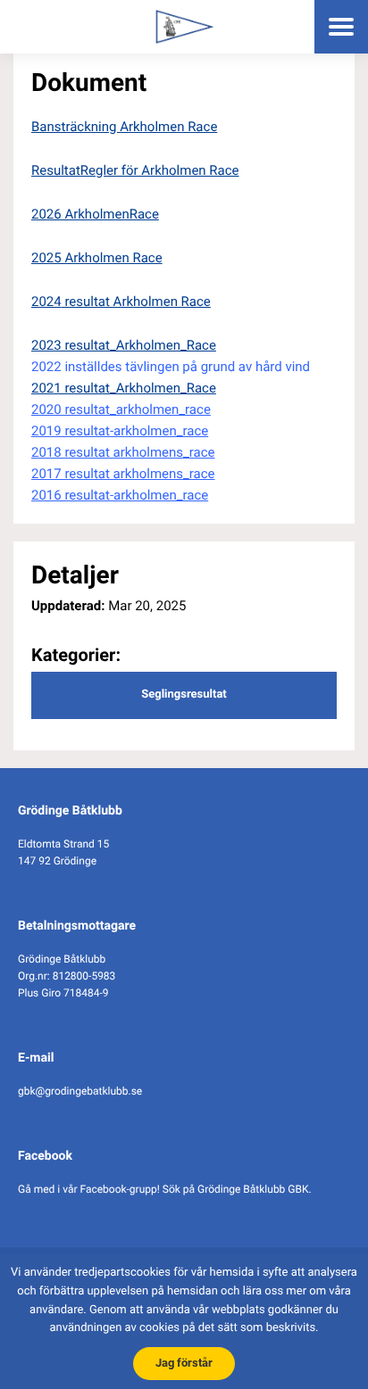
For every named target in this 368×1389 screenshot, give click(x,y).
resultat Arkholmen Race (136, 302)
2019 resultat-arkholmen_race (119, 431)
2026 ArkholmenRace (95, 214)
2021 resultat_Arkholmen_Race (123, 388)
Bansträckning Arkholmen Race (124, 127)
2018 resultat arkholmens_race (123, 452)
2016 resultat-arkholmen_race (119, 495)
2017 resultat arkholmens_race (123, 474)
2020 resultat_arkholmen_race (121, 409)
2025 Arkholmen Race (97, 258)
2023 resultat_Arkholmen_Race (123, 345)
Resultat (55, 170)
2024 (46, 302)
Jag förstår (184, 1362)
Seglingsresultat (184, 694)
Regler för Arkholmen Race (159, 170)
